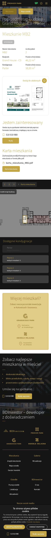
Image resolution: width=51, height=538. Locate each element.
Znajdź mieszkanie (14, 461)
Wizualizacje (37, 461)
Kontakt (37, 489)
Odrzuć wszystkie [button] (37, 527)
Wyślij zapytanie (24, 396)
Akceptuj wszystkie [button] (14, 527)
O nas (37, 485)
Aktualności (14, 494)
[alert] (25, 521)
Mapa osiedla (25, 11)
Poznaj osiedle (14, 485)
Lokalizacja (14, 489)
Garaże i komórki (14, 470)
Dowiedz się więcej (33, 522)
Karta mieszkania (11, 169)
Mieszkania (9, 11)
